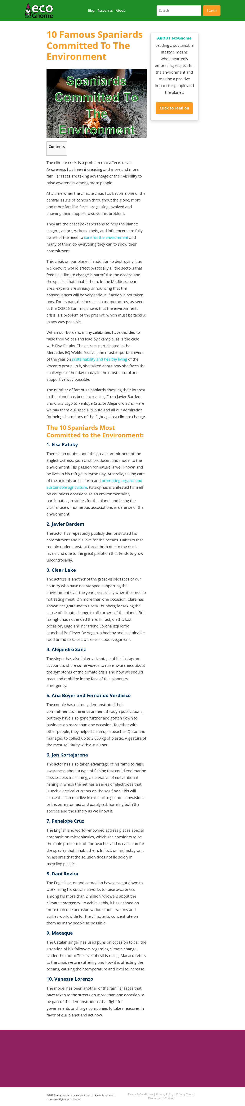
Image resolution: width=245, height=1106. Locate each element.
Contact (170, 1098)
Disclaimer (155, 1098)
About (120, 10)
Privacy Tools (184, 1094)
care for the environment (106, 237)
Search (212, 10)
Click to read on (174, 108)
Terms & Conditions (140, 1094)
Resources (105, 10)
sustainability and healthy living (99, 359)
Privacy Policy (164, 1094)
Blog (91, 10)
